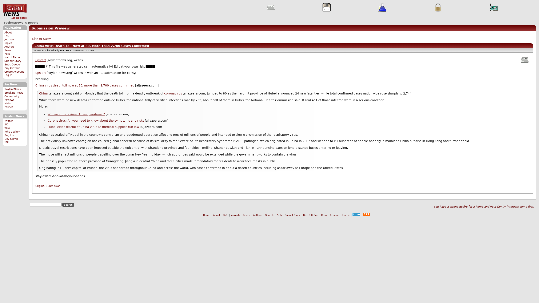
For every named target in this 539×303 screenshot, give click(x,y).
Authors (9, 46)
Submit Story (12, 61)
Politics (8, 107)
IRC (6, 124)
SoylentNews (15, 11)
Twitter (8, 121)
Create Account (14, 71)
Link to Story (41, 38)
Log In (8, 75)
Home (206, 215)
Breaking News (13, 92)
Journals (9, 39)
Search (8, 50)
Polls (7, 53)
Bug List (9, 135)
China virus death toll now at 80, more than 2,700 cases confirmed (84, 85)
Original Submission (47, 186)
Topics (8, 43)
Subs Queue (12, 64)
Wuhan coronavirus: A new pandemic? (76, 114)
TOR (6, 142)
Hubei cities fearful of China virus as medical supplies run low (93, 127)
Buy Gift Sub (12, 68)
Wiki (7, 128)
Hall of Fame (12, 57)
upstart (40, 60)
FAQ (6, 36)
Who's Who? (12, 131)
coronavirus (173, 93)
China (43, 93)
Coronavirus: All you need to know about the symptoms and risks (96, 120)
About (8, 32)
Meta (7, 103)
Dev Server (11, 138)
